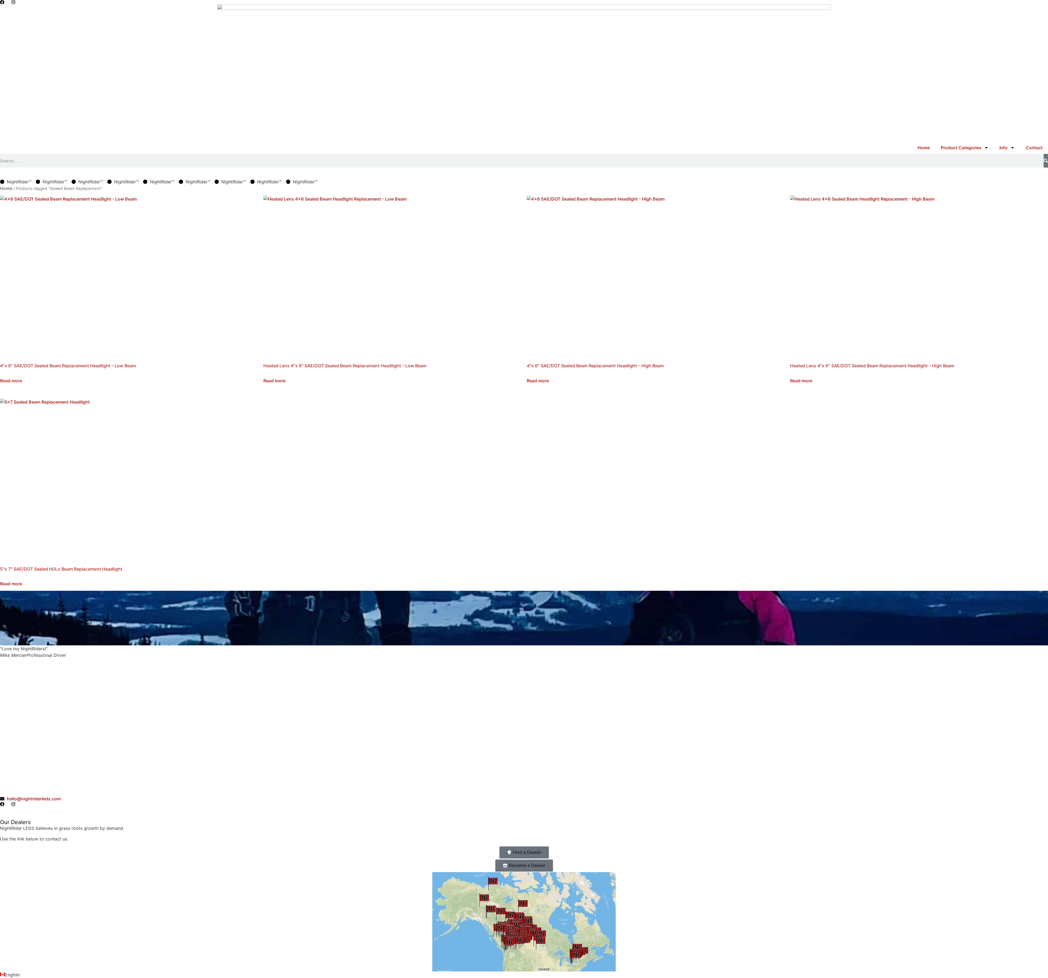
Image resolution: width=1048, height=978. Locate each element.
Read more (11, 380)
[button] (524, 974)
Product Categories (961, 147)
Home (924, 147)
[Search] (1046, 161)
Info (1003, 147)
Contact (1034, 147)
